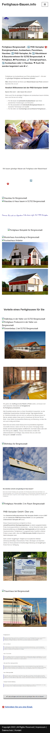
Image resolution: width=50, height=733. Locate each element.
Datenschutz (7, 730)
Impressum (41, 727)
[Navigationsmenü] (45, 4)
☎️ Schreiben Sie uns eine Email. (17, 707)
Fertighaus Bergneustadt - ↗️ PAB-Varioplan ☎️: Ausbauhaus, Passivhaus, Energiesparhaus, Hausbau (26, 183)
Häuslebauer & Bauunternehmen (21, 177)
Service (10, 190)
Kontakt (18, 730)
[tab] (21, 177)
